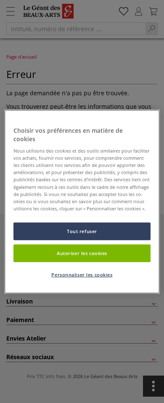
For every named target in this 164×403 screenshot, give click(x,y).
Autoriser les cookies (82, 253)
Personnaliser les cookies (81, 274)
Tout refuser (82, 231)
